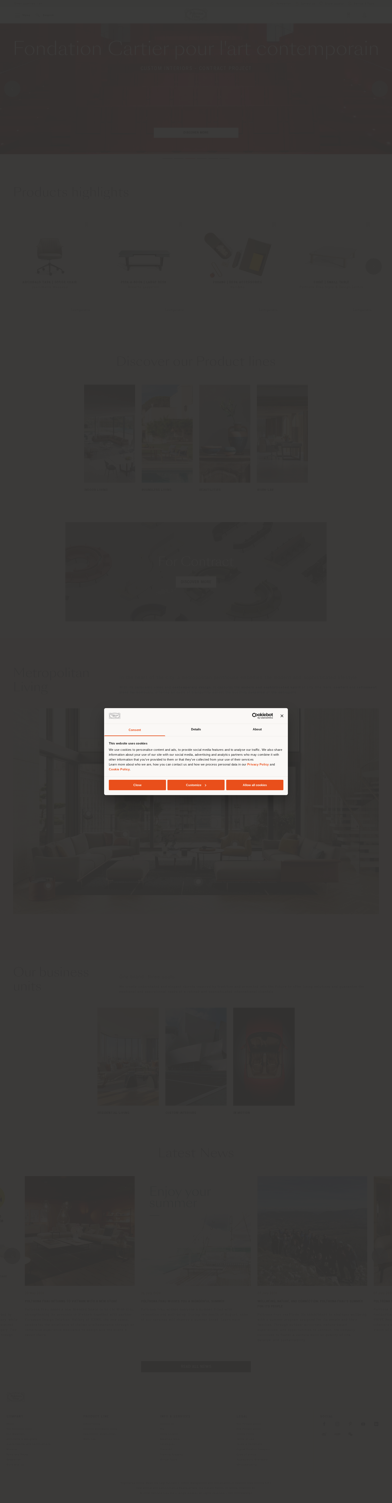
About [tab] (257, 729)
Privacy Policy (258, 764)
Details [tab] (196, 729)
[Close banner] (282, 715)
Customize (193, 785)
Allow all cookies (255, 785)
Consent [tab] (135, 730)
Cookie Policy (119, 769)
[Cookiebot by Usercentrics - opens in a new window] (255, 716)
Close (137, 785)
